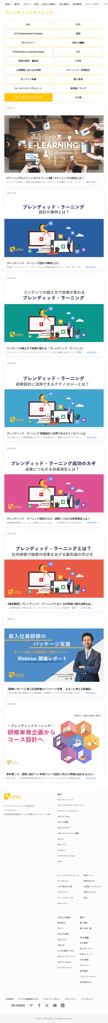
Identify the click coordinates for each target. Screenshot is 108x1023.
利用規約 (10, 999)
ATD (78, 24)
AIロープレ (61, 845)
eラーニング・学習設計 (78, 70)
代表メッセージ (86, 954)
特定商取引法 (86, 982)
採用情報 (77, 4)
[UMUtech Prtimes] (18, 1005)
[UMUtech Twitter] (47, 1005)
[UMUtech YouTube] (55, 1005)
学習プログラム (89, 892)
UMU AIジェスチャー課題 (68, 833)
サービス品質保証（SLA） (28, 999)
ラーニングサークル (65, 898)
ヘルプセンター (87, 999)
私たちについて (86, 949)
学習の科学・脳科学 (28, 61)
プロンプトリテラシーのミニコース (71, 805)
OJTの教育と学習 (64, 887)
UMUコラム (62, 940)
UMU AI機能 (78, 42)
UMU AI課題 (62, 822)
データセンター (63, 881)
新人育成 (78, 79)
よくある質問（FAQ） (65, 951)
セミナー (27, 4)
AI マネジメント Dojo (66, 856)
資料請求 (61, 923)
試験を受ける (88, 881)
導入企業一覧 (86, 928)
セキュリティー (71, 999)
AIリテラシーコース (65, 800)
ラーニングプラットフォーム (68, 875)
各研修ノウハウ (78, 88)
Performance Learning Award (28, 52)
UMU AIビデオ (63, 828)
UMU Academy (64, 962)
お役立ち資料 (63, 934)
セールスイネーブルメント (28, 88)
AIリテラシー (28, 42)
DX (78, 52)
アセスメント (62, 892)
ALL (28, 24)
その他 (78, 97)
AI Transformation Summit (28, 33)
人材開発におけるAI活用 (28, 70)
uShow (60, 839)
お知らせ (61, 945)
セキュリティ (62, 903)
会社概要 (84, 943)
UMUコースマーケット (66, 956)
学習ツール (88, 875)
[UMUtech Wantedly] (31, 1005)
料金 (36, 4)
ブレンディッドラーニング (28, 97)
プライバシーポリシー (88, 977)
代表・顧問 (84, 960)
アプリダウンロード (65, 968)
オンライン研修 (28, 79)
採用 (78, 33)
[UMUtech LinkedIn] (62, 1005)
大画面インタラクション (92, 887)
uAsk (59, 861)
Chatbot (61, 850)
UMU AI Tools (63, 817)
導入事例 (84, 923)
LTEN (78, 61)
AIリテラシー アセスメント (67, 811)
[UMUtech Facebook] (39, 1005)
